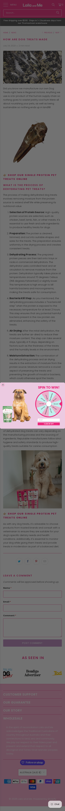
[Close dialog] (3, 384)
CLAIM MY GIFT (49, 424)
